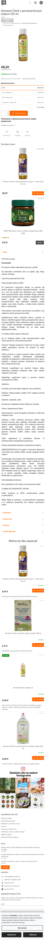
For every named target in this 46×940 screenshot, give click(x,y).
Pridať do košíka (20, 113)
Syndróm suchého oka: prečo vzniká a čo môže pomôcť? (19, 861)
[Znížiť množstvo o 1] (9, 114)
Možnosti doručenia (29, 79)
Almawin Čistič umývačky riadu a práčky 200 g (23, 633)
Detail (39, 242)
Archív (5, 867)
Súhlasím (32, 935)
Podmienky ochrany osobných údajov (13, 832)
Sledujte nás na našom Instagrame (24, 774)
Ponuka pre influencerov (9, 829)
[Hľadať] (30, 3)
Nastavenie (22, 928)
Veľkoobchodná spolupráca (10, 837)
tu (23, 922)
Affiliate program (6, 835)
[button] (23, 593)
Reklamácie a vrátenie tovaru (10, 824)
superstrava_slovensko (11, 886)
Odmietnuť (11, 935)
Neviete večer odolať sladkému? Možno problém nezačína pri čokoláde (20, 849)
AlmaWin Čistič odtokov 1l (23, 688)
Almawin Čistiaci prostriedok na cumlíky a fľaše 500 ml (23, 747)
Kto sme (3, 826)
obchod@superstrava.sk (12, 877)
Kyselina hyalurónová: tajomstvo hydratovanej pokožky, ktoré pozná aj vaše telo (23, 856)
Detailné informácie (7, 125)
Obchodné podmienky (8, 821)
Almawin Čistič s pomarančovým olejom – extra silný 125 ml (23, 580)
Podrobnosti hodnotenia (29, 23)
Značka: (8, 25)
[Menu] (41, 3)
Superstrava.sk (9, 883)
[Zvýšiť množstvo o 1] (9, 112)
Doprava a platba (6, 818)
